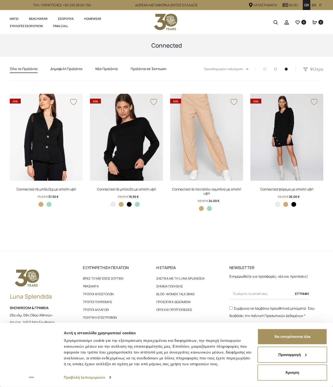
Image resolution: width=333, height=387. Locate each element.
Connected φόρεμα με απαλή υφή (286, 189)
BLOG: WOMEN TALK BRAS (175, 294)
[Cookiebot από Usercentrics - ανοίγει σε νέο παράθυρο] (31, 377)
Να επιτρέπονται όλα (292, 337)
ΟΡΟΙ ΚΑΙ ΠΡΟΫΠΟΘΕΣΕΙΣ (174, 309)
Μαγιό (14, 19)
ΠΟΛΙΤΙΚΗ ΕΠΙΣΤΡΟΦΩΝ (100, 317)
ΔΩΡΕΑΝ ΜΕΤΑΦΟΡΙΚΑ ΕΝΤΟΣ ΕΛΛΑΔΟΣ (166, 5)
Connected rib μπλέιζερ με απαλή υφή (46, 189)
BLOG (293, 5)
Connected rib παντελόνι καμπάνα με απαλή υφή (206, 191)
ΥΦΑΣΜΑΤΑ (91, 286)
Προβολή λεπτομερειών (84, 377)
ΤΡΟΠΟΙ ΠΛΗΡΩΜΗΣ (97, 302)
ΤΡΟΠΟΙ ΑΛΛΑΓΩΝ (96, 309)
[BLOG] (285, 5)
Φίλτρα (316, 69)
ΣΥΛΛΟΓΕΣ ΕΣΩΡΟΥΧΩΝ (26, 26)
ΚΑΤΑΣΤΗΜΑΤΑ (265, 5)
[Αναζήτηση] (275, 22)
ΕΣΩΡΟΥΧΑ (66, 19)
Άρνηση (292, 372)
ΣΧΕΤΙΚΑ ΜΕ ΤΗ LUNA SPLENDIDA (180, 278)
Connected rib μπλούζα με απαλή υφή (126, 189)
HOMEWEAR (92, 19)
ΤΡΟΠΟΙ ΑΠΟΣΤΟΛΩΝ (98, 294)
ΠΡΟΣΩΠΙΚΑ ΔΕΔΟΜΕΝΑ (173, 302)
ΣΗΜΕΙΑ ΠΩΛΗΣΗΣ (169, 286)
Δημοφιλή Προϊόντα (66, 68)
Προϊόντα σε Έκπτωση (148, 68)
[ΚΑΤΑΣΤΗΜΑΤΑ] (250, 5)
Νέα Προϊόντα (106, 68)
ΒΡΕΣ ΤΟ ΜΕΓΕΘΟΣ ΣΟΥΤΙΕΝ (103, 278)
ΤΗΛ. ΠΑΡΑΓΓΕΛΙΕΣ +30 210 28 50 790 (62, 5)
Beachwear (38, 19)
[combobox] (226, 69)
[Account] (286, 22)
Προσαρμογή (289, 354)
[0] (297, 22)
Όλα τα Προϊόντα (24, 68)
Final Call (60, 26)
